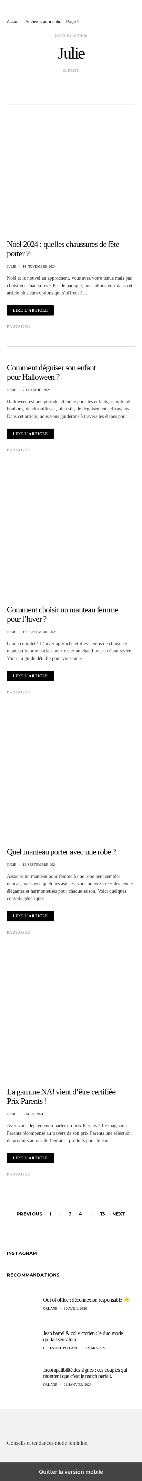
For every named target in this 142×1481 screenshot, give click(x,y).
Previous (29, 1214)
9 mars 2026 (95, 1348)
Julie (11, 266)
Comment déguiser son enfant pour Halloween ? (51, 372)
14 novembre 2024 (39, 266)
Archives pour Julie (43, 21)
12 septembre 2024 (40, 632)
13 (102, 1214)
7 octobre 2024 (37, 390)
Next (119, 1214)
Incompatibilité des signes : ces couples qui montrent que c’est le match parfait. (85, 1373)
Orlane (50, 1308)
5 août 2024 (33, 1114)
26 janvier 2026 (77, 1385)
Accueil (14, 21)
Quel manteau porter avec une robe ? (61, 851)
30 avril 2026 (75, 1308)
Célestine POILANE (60, 1348)
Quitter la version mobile (71, 1471)
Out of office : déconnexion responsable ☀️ (86, 1300)
